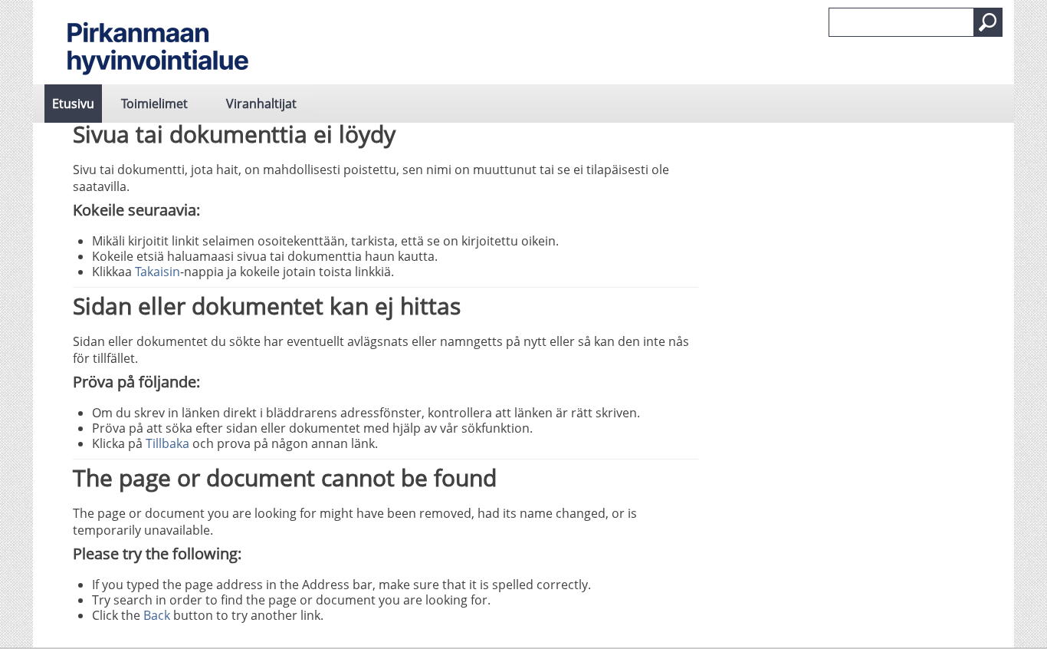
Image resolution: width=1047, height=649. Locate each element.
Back (156, 615)
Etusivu (73, 103)
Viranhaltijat (261, 103)
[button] (988, 22)
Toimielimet (154, 103)
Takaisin (157, 271)
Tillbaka (167, 443)
